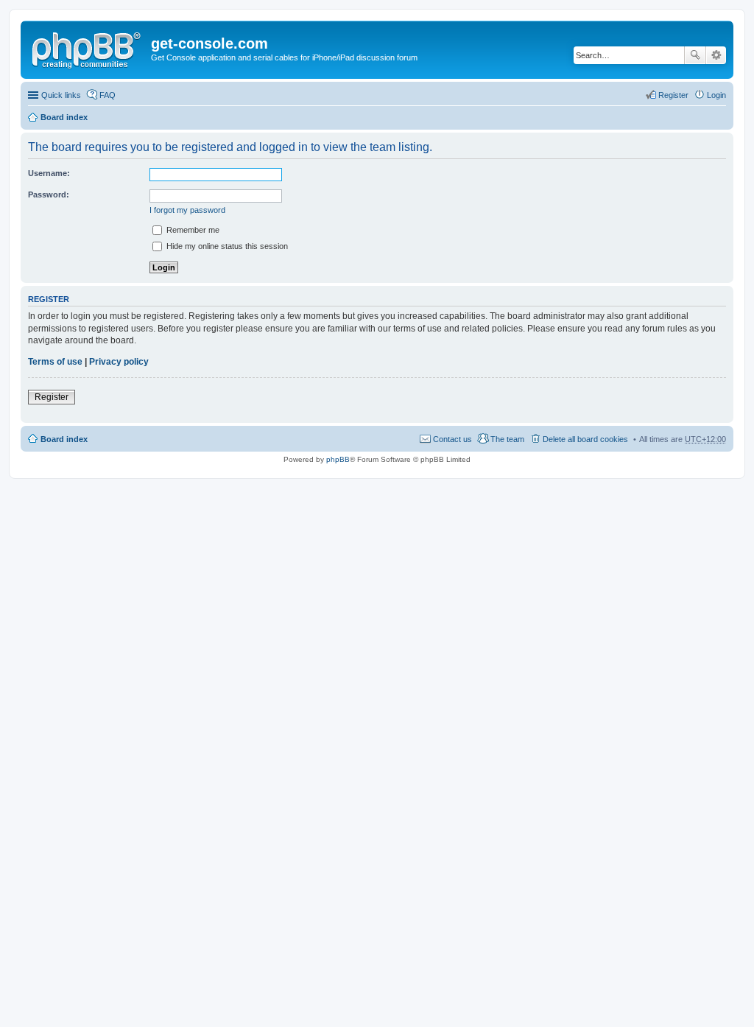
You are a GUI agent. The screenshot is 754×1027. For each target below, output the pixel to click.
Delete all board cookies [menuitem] (585, 439)
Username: (49, 173)
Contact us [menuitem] (452, 439)
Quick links (61, 95)
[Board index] (87, 47)
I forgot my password (187, 210)
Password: (48, 194)
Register (51, 397)
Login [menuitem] (716, 95)
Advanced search (716, 55)
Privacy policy (119, 362)
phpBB (338, 459)
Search (695, 55)
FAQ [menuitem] (107, 95)
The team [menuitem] (507, 439)
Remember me (191, 229)
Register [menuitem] (673, 95)
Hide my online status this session (226, 246)
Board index (64, 117)
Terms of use (55, 362)
